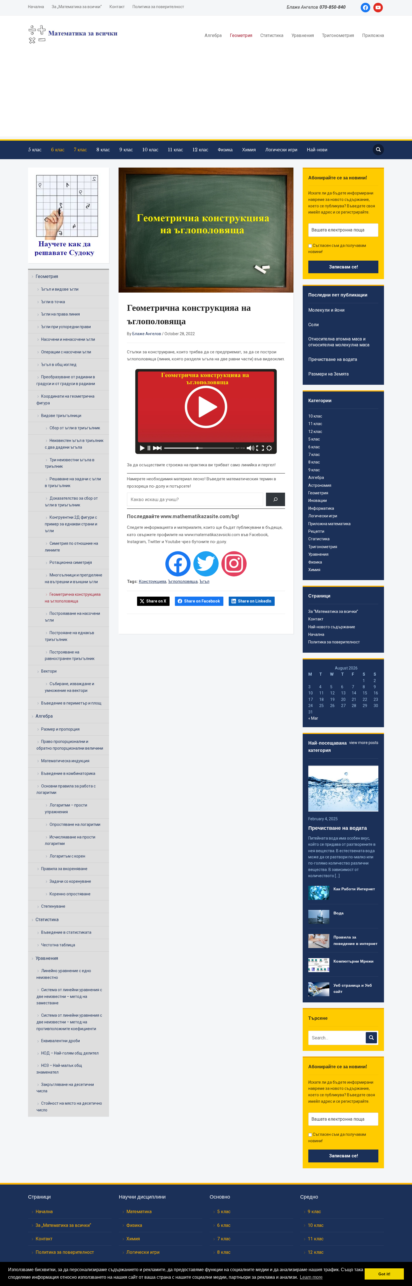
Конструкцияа (152, 581)
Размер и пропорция (60, 729)
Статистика (271, 35)
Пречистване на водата (332, 359)
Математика (139, 1211)
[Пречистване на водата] (343, 788)
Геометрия (241, 35)
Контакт (117, 6)
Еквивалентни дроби (60, 1041)
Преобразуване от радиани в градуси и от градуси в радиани (65, 380)
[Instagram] (234, 564)
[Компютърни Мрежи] (318, 965)
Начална (36, 6)
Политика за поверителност (158, 6)
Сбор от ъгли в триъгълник (75, 428)
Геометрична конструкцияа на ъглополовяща (73, 597)
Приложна (373, 35)
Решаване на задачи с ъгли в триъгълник (73, 482)
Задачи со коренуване (70, 881)
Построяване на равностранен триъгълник (69, 655)
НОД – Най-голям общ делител (70, 1053)
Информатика (321, 508)
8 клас (103, 149)
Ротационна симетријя (71, 562)
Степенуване (53, 906)
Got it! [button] (384, 1274)
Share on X (156, 601)
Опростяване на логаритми (75, 824)
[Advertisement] (206, 97)
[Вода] (318, 916)
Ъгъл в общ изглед (59, 364)
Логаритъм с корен (67, 856)
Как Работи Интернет (354, 888)
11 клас (175, 149)
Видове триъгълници (61, 415)
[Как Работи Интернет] (318, 892)
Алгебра (213, 35)
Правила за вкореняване (64, 868)
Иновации (317, 500)
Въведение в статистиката (66, 932)
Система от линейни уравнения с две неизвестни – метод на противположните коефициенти (69, 1022)
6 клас (57, 149)
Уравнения (302, 35)
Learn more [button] (311, 1277)
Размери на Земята (328, 374)
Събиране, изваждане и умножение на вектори (69, 687)
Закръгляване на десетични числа (65, 1087)
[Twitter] (206, 564)
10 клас (150, 149)
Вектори (49, 671)
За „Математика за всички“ (77, 6)
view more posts (363, 742)
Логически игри (281, 149)
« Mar (313, 718)
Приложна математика (329, 524)
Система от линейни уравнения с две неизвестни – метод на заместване (69, 996)
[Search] (275, 499)
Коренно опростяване (70, 894)
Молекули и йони (326, 310)
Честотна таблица (58, 945)
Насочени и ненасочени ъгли (68, 339)
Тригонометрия (338, 35)
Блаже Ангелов (146, 334)
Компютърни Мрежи (354, 961)
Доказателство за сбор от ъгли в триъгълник (71, 501)
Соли (313, 324)
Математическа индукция (65, 761)
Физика (225, 149)
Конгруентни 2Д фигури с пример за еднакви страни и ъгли (71, 524)
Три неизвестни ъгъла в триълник (69, 463)
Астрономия (319, 485)
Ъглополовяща (183, 581)
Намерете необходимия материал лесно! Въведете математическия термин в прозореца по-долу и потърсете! (201, 482)
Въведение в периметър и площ (71, 703)
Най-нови (317, 149)
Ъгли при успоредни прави (66, 327)
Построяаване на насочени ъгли (72, 616)
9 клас (126, 149)
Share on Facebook (202, 601)
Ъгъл (204, 581)
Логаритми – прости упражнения (66, 808)
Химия (249, 149)
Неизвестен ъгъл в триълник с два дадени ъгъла (74, 443)
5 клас (34, 149)
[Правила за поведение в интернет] (318, 941)
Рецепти (316, 531)
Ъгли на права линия (60, 314)
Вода (339, 913)
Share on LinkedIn (254, 601)
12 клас (200, 149)
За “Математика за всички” (333, 611)
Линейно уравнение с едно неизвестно (63, 974)
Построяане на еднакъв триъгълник (69, 636)
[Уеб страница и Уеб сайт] (318, 989)
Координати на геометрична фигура (65, 399)
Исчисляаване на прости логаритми (70, 840)
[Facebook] (178, 564)
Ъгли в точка (53, 302)
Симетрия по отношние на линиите (71, 546)
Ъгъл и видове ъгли (59, 289)
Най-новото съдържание (331, 627)
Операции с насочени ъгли (66, 352)
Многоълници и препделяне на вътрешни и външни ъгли (73, 578)
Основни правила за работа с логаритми (66, 789)
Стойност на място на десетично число (69, 1106)
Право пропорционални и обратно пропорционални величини (69, 744)
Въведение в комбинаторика (68, 773)
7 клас (80, 149)
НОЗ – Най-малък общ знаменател (59, 1068)
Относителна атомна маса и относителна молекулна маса (338, 341)
